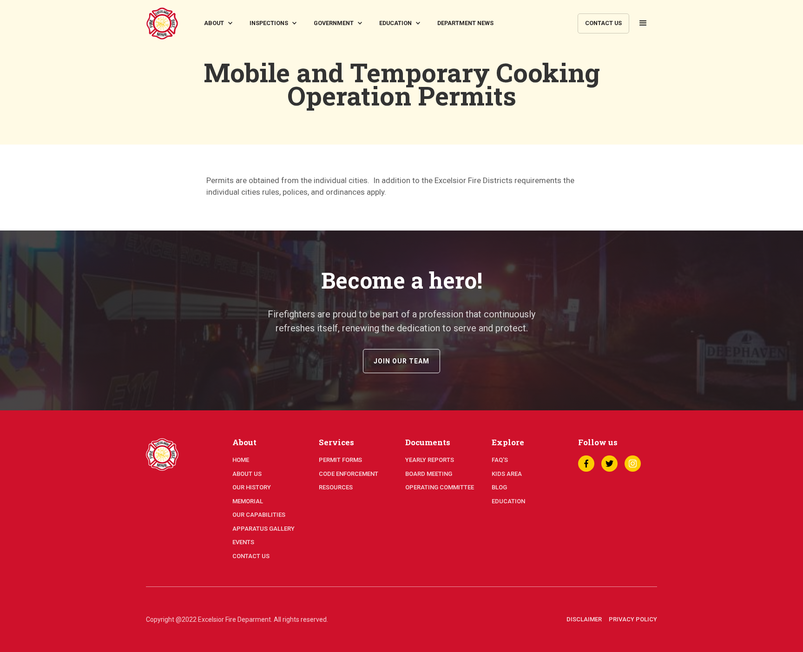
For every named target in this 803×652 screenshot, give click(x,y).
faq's (500, 459)
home (240, 459)
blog (499, 487)
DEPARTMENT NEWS (465, 23)
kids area (507, 473)
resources (336, 487)
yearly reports (429, 459)
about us (247, 473)
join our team (401, 361)
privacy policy (633, 619)
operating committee (439, 487)
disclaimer (584, 619)
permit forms (340, 459)
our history (251, 487)
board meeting (428, 473)
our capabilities (258, 514)
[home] (162, 23)
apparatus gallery (263, 528)
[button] (220, 23)
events (243, 542)
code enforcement (348, 473)
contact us (603, 23)
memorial (247, 501)
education (508, 501)
